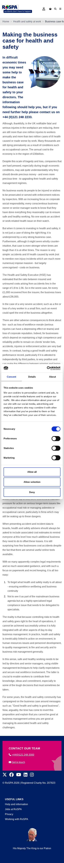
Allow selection (32, 482)
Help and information (16, 804)
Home (5, 21)
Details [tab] (32, 376)
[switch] (56, 438)
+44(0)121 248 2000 (23, 754)
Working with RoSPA (16, 819)
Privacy (9, 814)
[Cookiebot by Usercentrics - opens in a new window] (46, 368)
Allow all (32, 472)
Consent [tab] (11, 376)
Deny (32, 492)
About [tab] (52, 376)
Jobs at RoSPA (13, 809)
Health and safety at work (27, 21)
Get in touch (18, 762)
